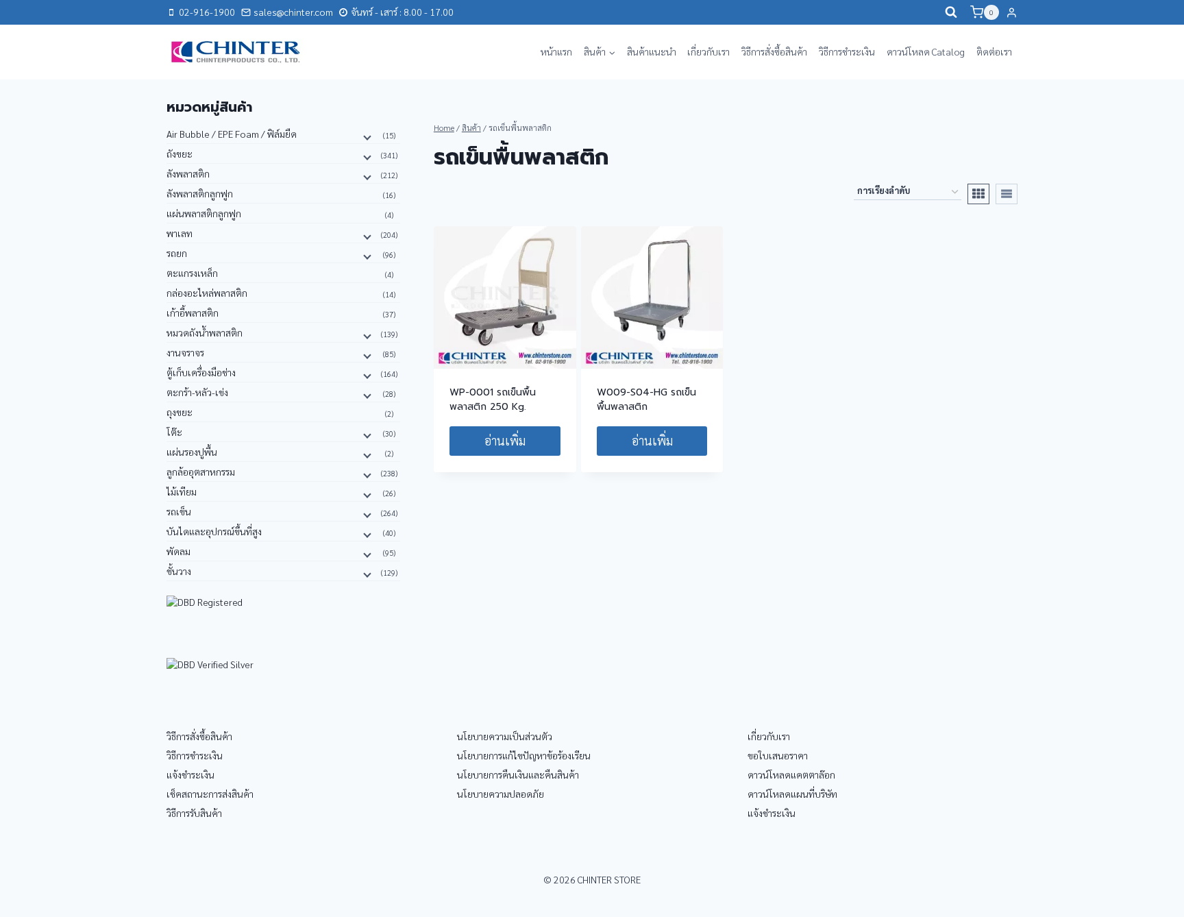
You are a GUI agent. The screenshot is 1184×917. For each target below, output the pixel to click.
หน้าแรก (556, 51)
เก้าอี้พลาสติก (192, 312)
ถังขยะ (179, 153)
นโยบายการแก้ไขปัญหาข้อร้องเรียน (524, 755)
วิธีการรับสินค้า (194, 813)
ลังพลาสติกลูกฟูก (199, 193)
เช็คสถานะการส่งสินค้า (210, 793)
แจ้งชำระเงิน (190, 774)
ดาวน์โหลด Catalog (926, 51)
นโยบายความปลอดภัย (500, 793)
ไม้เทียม (181, 491)
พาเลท (179, 233)
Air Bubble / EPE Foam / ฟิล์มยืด (231, 133)
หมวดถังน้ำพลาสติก (204, 332)
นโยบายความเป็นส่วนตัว (504, 736)
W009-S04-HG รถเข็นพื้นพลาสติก (646, 399)
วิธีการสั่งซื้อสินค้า (774, 51)
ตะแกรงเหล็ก (192, 273)
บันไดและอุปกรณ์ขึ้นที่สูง (214, 531)
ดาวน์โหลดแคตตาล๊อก (791, 774)
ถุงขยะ (179, 412)
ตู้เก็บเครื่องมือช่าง (201, 372)
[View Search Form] (951, 12)
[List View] (1007, 194)
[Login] (1012, 12)
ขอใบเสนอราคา (778, 755)
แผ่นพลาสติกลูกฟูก (203, 213)
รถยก (176, 253)
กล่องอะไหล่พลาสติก (206, 292)
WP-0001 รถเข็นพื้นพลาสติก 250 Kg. (492, 399)
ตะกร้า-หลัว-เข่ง (197, 392)
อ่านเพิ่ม (505, 440)
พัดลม (178, 551)
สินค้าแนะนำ (651, 51)
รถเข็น (178, 511)
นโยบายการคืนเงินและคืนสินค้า (518, 774)
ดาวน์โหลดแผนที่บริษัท (792, 793)
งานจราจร (185, 352)
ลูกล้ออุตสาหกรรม (200, 471)
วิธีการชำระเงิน (847, 51)
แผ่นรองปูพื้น (191, 451)
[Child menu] (366, 136)
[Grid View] (978, 194)
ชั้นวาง (178, 571)
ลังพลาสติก (188, 173)
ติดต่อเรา (994, 51)
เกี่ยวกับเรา (708, 51)
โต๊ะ (174, 432)
